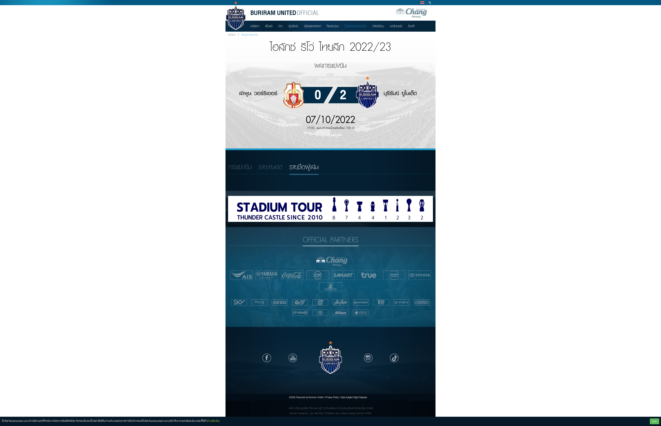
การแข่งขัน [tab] (240, 167)
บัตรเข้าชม (378, 26)
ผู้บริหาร (293, 26)
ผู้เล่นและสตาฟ (312, 26)
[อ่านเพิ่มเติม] (213, 421)
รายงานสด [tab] (270, 167)
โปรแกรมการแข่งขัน (355, 26)
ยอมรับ (654, 421)
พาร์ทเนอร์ (396, 26)
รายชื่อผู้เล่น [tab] (304, 167)
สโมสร (268, 26)
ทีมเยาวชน (333, 26)
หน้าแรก (254, 26)
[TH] (422, 2)
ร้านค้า (411, 26)
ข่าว (280, 26)
